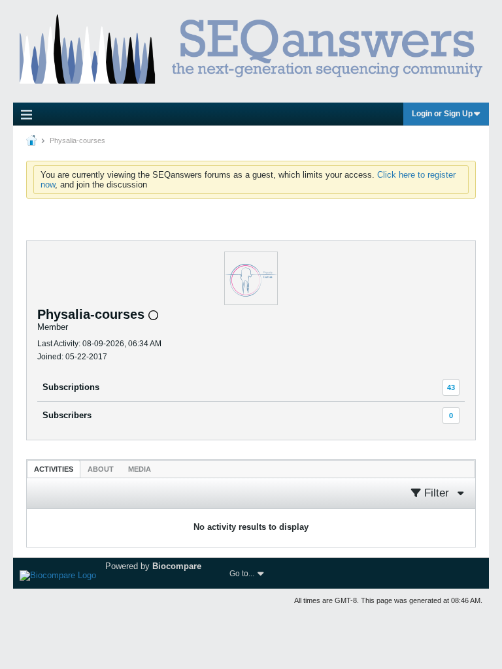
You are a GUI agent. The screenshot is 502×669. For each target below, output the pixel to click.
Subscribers (67, 415)
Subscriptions (70, 387)
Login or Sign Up (442, 113)
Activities (53, 469)
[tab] (53, 469)
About (101, 469)
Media (139, 469)
